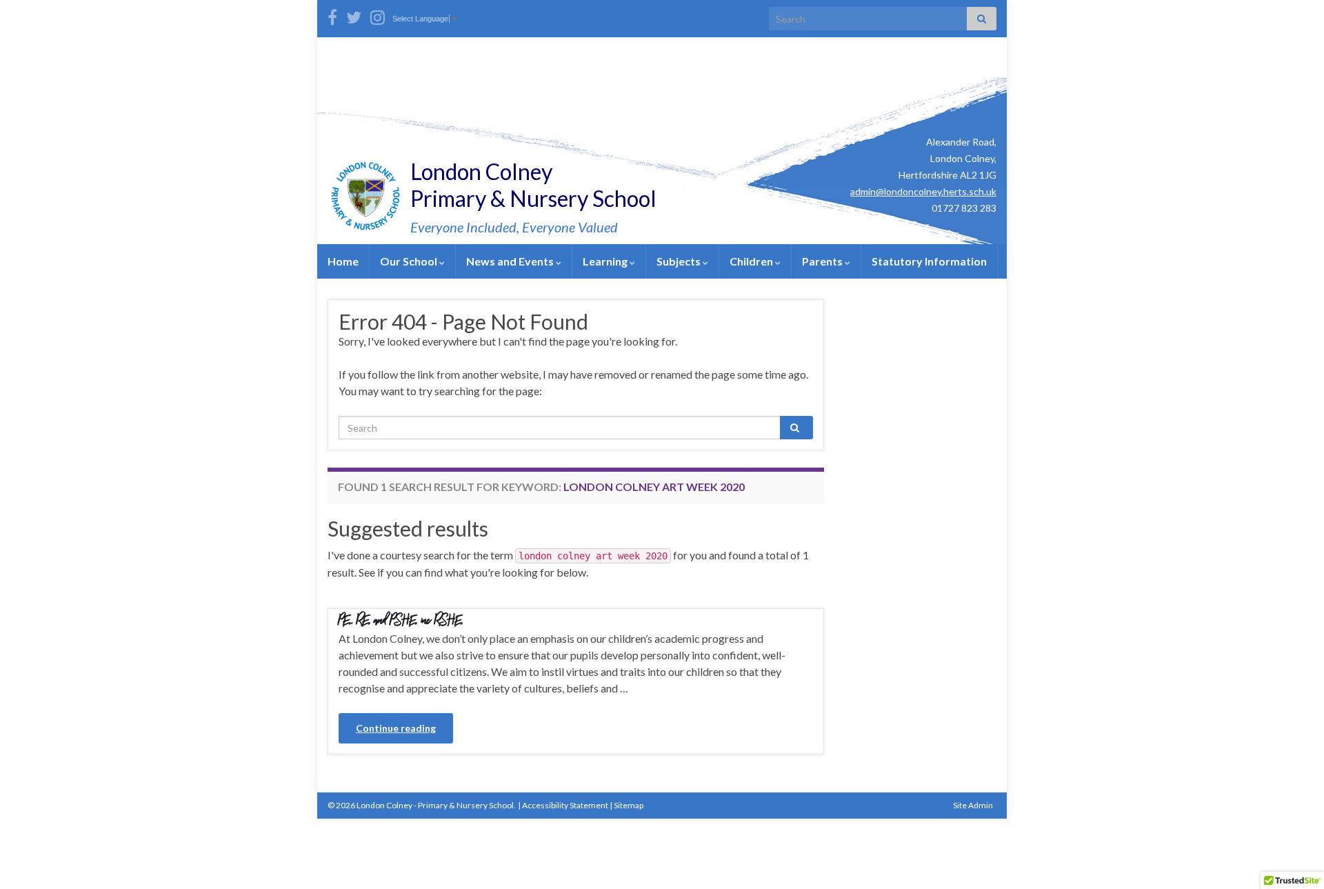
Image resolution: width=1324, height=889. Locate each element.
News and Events (511, 261)
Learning (606, 261)
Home (343, 261)
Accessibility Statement (565, 805)
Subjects (679, 261)
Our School (409, 261)
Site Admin (973, 805)
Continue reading (396, 728)
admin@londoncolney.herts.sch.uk (923, 191)
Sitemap (628, 805)
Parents (823, 261)
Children (752, 261)
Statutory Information (929, 261)
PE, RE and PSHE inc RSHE (401, 618)
